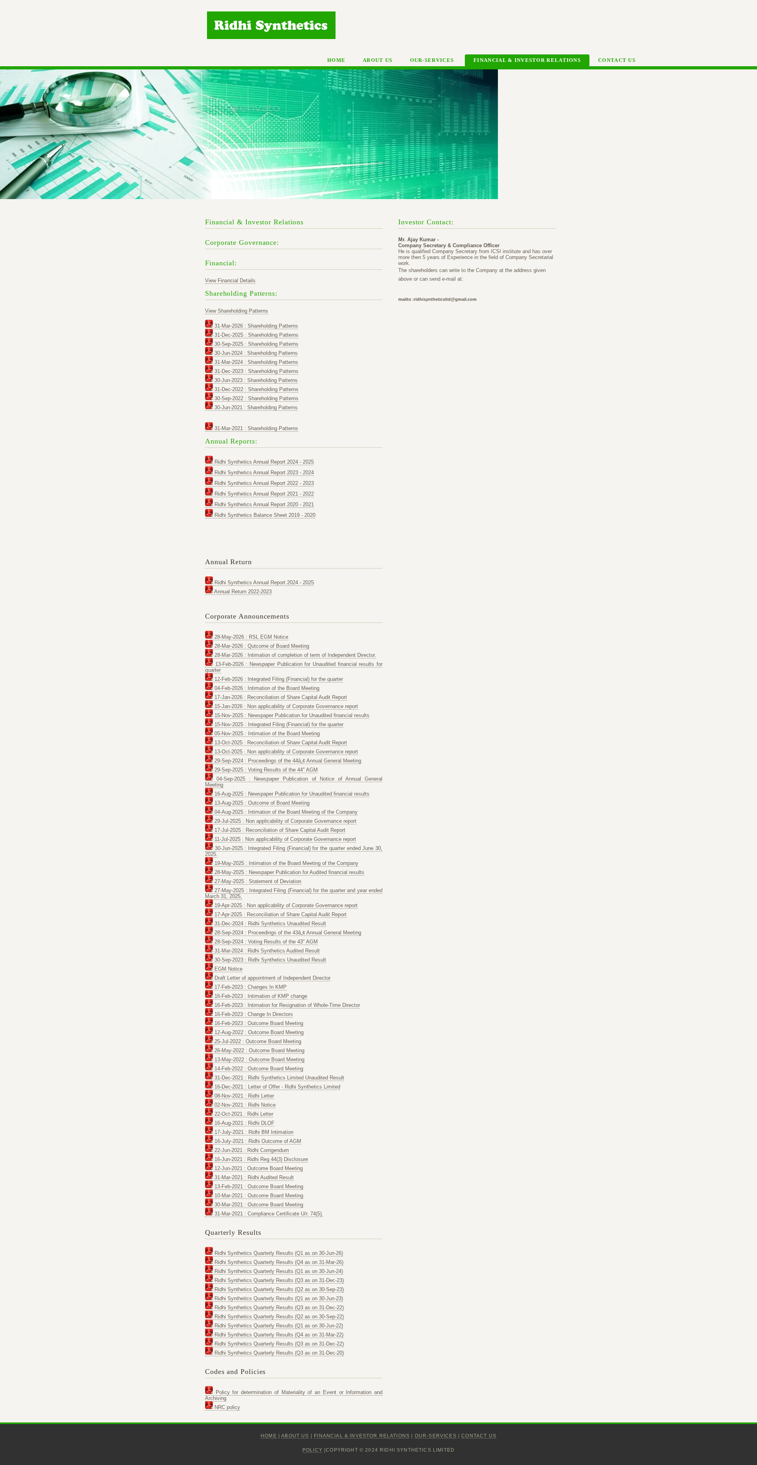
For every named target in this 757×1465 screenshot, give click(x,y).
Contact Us (617, 60)
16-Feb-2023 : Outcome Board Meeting (258, 1023)
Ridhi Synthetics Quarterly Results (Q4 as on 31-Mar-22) (278, 1335)
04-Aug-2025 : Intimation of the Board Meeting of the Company (285, 812)
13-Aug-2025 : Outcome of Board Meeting (261, 803)
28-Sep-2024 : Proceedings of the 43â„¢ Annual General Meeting (287, 933)
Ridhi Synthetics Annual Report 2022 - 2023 (263, 483)
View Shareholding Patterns (236, 311)
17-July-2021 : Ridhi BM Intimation (253, 1132)
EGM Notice (227, 969)
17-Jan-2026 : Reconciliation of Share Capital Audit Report (280, 697)
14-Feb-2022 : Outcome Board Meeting (258, 1069)
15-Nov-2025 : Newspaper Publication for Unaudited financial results (291, 715)
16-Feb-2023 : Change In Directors (253, 1014)
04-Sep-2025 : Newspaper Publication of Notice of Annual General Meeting (293, 782)
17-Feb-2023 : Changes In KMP (250, 987)
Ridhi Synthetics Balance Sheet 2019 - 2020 (264, 515)
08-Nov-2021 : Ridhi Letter (243, 1096)
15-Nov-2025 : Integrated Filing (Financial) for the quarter (278, 724)
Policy (312, 1449)
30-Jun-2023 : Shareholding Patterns (255, 380)
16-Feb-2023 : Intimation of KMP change (260, 996)
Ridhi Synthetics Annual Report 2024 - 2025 (263, 462)
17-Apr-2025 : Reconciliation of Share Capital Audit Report (280, 914)
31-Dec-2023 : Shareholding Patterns (255, 371)
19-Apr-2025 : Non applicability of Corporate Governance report (285, 905)
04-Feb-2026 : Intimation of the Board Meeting (266, 688)
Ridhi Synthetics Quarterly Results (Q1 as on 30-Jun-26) (278, 1253)
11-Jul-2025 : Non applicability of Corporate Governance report (284, 839)
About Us (377, 60)
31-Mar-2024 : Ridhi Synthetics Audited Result (266, 951)
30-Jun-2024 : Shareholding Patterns (255, 353)
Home (336, 60)
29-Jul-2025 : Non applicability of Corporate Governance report (284, 821)
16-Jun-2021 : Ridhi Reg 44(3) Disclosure (260, 1159)
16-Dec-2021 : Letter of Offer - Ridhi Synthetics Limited (276, 1087)
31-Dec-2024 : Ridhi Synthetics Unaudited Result (269, 923)
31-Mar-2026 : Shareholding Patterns (255, 326)
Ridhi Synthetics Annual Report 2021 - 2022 (263, 494)
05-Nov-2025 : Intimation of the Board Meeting (266, 733)
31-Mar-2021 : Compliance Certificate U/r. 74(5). (268, 1214)
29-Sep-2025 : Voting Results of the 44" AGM (265, 770)
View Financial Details (230, 280)
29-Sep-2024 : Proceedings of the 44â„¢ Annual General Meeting (287, 761)
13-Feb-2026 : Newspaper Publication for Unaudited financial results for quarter (293, 667)
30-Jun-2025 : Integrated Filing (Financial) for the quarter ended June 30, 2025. (293, 851)
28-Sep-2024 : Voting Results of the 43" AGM (265, 942)
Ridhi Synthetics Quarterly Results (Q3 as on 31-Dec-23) (278, 1280)
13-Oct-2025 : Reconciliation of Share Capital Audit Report (280, 743)
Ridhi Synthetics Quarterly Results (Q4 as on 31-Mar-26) (278, 1262)
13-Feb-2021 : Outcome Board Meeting (258, 1186)
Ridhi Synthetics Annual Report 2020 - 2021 (263, 504)
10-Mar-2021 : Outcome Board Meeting (258, 1195)
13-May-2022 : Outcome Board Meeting (258, 1059)
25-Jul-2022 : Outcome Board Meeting (257, 1041)
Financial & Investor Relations (527, 60)
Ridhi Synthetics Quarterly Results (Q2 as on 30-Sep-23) (278, 1289)
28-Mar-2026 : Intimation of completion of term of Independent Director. (294, 655)
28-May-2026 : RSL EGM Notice (250, 637)
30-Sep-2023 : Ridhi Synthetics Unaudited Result (269, 960)
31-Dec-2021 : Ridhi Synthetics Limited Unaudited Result (278, 1078)
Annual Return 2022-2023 (242, 592)
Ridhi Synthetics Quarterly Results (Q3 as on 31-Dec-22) (278, 1307)
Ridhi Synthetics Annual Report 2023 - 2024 (263, 472)
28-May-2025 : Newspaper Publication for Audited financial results (288, 872)
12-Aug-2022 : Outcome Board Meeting (258, 1032)
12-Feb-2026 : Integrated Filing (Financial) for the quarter (278, 679)
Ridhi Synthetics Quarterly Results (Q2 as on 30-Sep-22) (278, 1317)
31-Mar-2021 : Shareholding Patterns (255, 428)
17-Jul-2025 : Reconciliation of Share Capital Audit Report (279, 830)
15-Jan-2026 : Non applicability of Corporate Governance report (285, 706)
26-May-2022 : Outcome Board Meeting (258, 1050)
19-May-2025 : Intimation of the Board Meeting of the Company (285, 863)
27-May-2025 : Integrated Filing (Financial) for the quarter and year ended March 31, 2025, (293, 893)
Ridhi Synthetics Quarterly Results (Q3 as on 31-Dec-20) (278, 1353)
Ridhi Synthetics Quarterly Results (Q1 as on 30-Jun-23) (278, 1298)
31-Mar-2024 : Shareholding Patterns (255, 362)
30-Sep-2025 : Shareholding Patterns (255, 344)
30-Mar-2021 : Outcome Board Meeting (258, 1205)
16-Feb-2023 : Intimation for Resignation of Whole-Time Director (286, 1005)
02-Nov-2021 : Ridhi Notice (244, 1105)
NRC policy (226, 1407)
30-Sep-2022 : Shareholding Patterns (255, 398)
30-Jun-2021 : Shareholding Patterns (255, 407)
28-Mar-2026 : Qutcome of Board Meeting (261, 646)
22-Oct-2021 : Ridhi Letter (243, 1114)
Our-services (432, 60)
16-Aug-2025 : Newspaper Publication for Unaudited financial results (291, 794)
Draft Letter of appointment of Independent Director (271, 978)
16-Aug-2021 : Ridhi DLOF (243, 1123)
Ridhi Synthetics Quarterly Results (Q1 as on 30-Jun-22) (278, 1326)
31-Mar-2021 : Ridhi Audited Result (253, 1177)
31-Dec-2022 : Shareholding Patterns (255, 389)
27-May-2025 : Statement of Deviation (257, 881)
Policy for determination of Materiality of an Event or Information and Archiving (293, 1395)
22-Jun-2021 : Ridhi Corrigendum (251, 1150)
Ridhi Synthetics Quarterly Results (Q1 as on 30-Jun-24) (278, 1271)
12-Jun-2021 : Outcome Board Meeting (258, 1168)
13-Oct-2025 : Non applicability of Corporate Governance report (285, 752)
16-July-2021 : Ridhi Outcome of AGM (257, 1141)
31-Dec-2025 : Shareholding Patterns (255, 335)
